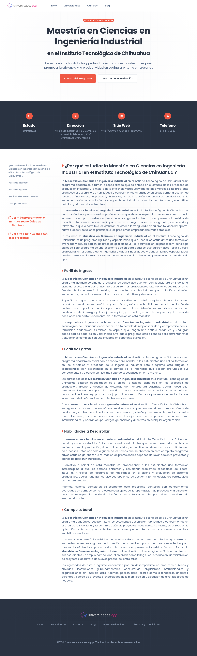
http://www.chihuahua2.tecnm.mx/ (121, 131)
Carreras (92, 5)
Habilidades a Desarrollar (24, 196)
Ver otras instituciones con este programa (28, 236)
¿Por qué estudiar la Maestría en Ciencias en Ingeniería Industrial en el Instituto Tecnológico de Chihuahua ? (29, 170)
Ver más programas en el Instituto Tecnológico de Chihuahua (27, 221)
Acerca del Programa (78, 78)
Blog (107, 5)
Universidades (72, 5)
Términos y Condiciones (146, 624)
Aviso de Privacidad (114, 624)
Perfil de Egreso (18, 189)
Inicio (54, 5)
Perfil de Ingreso (18, 182)
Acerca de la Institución (117, 78)
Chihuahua (29, 131)
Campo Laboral (18, 203)
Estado (29, 125)
